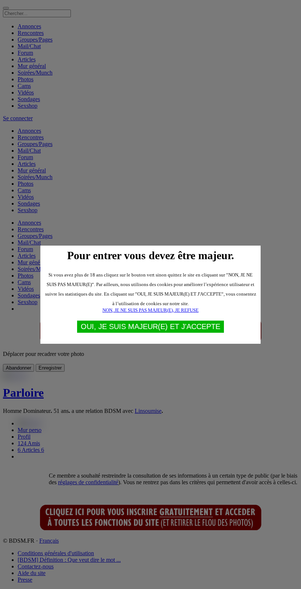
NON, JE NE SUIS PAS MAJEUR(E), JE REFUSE (150, 310)
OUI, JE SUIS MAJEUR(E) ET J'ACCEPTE (150, 326)
